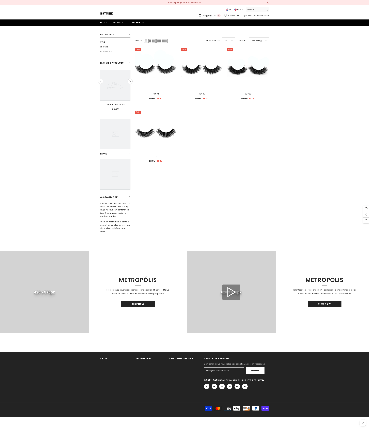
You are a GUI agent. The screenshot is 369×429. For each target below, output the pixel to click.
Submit (255, 370)
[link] (115, 104)
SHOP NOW (196, 2)
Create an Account (260, 15)
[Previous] (100, 81)
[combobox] (255, 9)
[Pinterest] (222, 386)
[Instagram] (214, 386)
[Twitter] (245, 386)
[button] (146, 41)
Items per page (213, 41)
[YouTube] (237, 386)
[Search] (257, 9)
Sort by (242, 41)
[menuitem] (115, 42)
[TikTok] (229, 386)
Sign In (245, 15)
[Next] (130, 81)
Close (267, 2)
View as (138, 41)
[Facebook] (206, 386)
